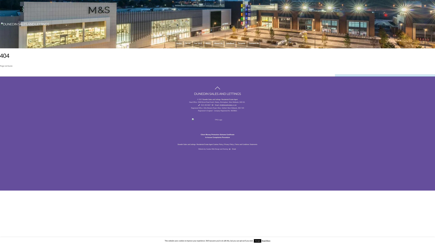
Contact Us (254, 43)
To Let (188, 43)
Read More (266, 241)
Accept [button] (257, 241)
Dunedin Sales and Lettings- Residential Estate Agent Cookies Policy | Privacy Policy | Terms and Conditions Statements (217, 144)
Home (179, 43)
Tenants (241, 43)
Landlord (230, 43)
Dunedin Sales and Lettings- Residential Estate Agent (220, 99)
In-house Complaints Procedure (217, 137)
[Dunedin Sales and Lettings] (25, 24)
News (208, 43)
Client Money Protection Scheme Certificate (217, 134)
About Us (218, 43)
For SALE (198, 43)
